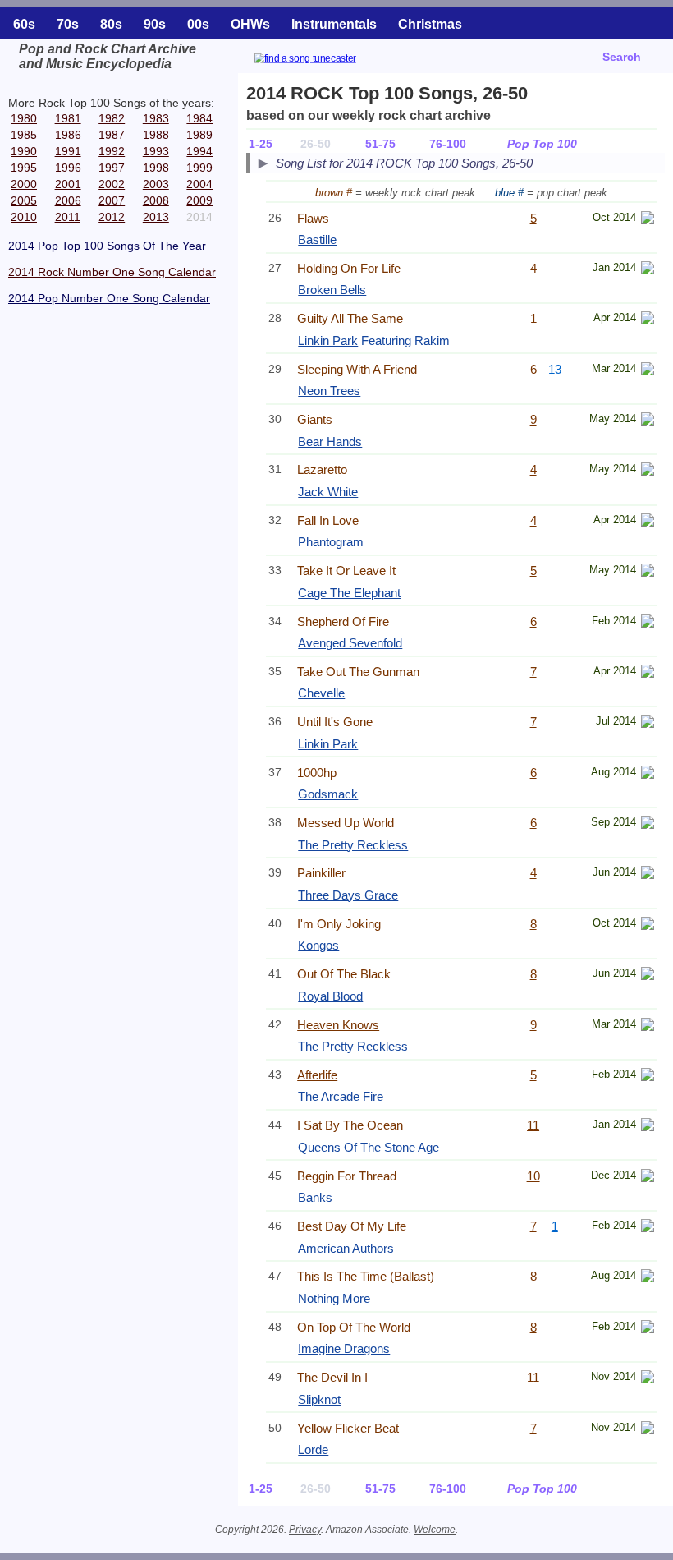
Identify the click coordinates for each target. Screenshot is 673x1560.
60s (24, 24)
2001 (68, 184)
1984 (199, 118)
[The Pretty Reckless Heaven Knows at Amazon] (647, 1026)
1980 (24, 118)
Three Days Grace (348, 895)
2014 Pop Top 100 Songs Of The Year (107, 245)
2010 (24, 216)
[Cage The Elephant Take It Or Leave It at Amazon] (647, 572)
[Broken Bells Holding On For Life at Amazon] (647, 270)
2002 (111, 184)
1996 (68, 167)
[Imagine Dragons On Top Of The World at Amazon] (647, 1329)
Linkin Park (328, 340)
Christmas (430, 24)
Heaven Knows (338, 1025)
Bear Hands (330, 442)
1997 (111, 167)
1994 (199, 151)
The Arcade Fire (340, 1096)
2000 (24, 184)
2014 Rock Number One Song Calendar (112, 271)
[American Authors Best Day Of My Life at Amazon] (647, 1228)
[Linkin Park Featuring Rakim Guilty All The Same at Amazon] (647, 320)
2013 (156, 216)
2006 (68, 200)
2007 (111, 200)
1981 (68, 118)
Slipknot (319, 1399)
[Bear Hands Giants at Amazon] (647, 421)
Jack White (328, 492)
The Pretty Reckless (353, 845)
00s (198, 24)
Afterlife (317, 1075)
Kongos (318, 945)
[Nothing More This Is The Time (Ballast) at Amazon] (647, 1278)
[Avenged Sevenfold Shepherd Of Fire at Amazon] (647, 623)
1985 (24, 134)
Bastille (317, 239)
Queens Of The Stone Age (368, 1147)
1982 (111, 118)
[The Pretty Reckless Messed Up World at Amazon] (647, 824)
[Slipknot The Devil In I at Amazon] (647, 1379)
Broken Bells (332, 290)
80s (111, 24)
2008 (156, 200)
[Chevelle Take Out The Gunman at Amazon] (647, 673)
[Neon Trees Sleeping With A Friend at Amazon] (647, 371)
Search (621, 56)
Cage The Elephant (349, 593)
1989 (199, 134)
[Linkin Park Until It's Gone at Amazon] (647, 723)
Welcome (435, 1529)
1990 (24, 151)
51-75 (380, 143)
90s (155, 24)
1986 (68, 134)
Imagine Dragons (344, 1348)
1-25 (260, 143)
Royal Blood (330, 996)
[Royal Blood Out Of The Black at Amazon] (647, 975)
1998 (156, 167)
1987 (111, 134)
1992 (111, 151)
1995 (24, 167)
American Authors (346, 1248)
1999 (199, 167)
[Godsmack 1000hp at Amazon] (647, 774)
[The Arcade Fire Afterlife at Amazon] (647, 1077)
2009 (199, 200)
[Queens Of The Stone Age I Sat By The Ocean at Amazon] (647, 1127)
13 (554, 369)
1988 (156, 134)
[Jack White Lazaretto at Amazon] (647, 471)
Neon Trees (329, 391)
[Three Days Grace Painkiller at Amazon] (647, 874)
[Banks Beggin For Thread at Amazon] (647, 1178)
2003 (156, 184)
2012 (111, 216)
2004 (199, 184)
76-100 (447, 143)
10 (533, 1176)
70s (68, 24)
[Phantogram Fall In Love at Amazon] (647, 522)
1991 (68, 151)
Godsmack (328, 794)
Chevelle (321, 693)
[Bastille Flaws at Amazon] (647, 220)
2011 (67, 216)
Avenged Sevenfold (350, 643)
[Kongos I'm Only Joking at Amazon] (647, 925)
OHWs (250, 24)
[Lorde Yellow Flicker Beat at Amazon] (647, 1430)
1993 (156, 151)
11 (533, 1125)
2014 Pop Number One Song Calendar (109, 298)
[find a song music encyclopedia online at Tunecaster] (325, 60)
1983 (156, 118)
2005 (24, 200)
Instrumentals (334, 24)
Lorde (313, 1449)
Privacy (305, 1529)
